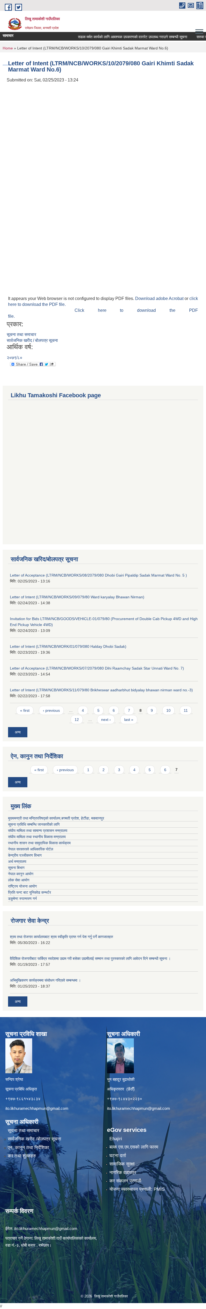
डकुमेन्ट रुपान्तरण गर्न (22, 898)
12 (77, 719)
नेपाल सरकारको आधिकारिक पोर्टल (30, 849)
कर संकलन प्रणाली (125, 1180)
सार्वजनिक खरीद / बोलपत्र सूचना (32, 340)
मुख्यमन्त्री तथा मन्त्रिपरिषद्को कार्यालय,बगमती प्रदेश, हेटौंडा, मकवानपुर (56, 818)
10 (168, 710)
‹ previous (51, 710)
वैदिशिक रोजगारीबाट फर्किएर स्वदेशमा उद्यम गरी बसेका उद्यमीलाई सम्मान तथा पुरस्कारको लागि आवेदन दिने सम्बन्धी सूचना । (90, 958)
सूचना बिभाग (16, 867)
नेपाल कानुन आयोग (20, 874)
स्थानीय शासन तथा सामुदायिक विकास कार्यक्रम (39, 843)
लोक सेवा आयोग (18, 880)
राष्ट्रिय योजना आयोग (22, 886)
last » (128, 719)
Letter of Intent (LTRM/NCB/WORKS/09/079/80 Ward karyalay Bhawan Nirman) (77, 597)
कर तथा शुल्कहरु (22, 1155)
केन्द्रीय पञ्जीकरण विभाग (25, 855)
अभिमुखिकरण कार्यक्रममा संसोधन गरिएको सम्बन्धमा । (45, 980)
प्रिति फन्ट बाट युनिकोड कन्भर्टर (29, 892)
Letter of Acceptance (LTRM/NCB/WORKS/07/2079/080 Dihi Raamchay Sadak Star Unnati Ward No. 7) (97, 668)
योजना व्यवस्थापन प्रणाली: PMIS (137, 1189)
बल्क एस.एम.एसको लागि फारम (133, 1147)
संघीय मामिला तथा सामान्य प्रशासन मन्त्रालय (37, 830)
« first (25, 710)
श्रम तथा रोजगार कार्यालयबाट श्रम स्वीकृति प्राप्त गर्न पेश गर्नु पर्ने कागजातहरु (61, 937)
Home (8, 48)
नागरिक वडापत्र (122, 1172)
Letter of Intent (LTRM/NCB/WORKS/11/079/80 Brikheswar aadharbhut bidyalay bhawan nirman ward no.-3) (101, 690)
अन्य (18, 732)
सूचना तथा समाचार (21, 334)
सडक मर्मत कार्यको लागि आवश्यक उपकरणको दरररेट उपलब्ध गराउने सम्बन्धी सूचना (119, 37)
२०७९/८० (14, 357)
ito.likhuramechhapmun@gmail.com (36, 1108)
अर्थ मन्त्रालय (17, 861)
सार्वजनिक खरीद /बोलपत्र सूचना (34, 1139)
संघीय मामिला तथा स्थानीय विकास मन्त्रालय (37, 837)
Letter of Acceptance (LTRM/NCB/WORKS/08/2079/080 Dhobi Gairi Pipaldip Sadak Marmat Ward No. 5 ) (98, 575)
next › (106, 719)
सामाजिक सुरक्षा (122, 1164)
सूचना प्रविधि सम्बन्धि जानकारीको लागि (34, 824)
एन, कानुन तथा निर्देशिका (28, 1147)
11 (186, 710)
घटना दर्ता (117, 1155)
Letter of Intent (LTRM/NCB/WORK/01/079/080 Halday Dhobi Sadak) (68, 646)
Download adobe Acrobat (160, 298)
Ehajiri (115, 1138)
